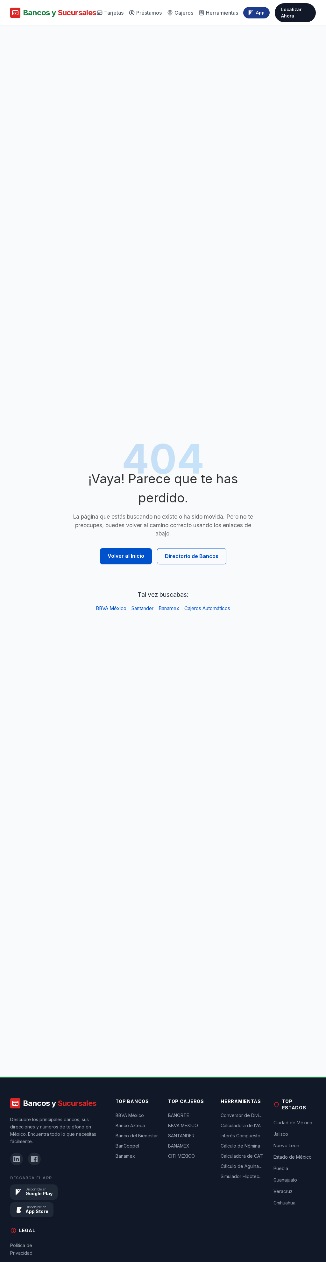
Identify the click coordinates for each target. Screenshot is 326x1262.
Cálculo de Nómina (240, 1145)
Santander (142, 608)
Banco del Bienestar (137, 1135)
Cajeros (183, 13)
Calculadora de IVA (241, 1125)
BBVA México (111, 608)
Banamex (169, 608)
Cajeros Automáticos (207, 608)
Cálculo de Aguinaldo (242, 1166)
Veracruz (283, 1191)
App (260, 12)
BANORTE (178, 1115)
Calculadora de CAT (242, 1156)
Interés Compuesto (240, 1135)
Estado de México (292, 1157)
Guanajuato (285, 1180)
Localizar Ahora (291, 12)
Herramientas (222, 13)
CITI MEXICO (181, 1156)
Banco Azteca (130, 1125)
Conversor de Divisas (242, 1115)
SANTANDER (181, 1135)
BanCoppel (127, 1145)
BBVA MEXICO (183, 1125)
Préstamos (149, 13)
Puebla (280, 1168)
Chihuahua (284, 1202)
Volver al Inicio (126, 556)
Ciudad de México (292, 1122)
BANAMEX (178, 1145)
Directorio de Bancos (191, 556)
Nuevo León (286, 1145)
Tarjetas (114, 13)
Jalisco (280, 1134)
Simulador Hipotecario (242, 1176)
